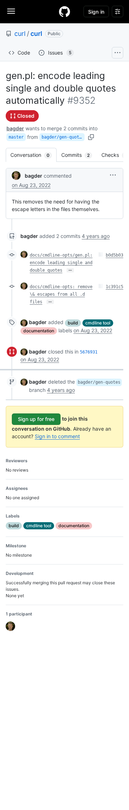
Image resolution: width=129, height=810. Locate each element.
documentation (38, 330)
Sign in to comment (57, 436)
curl (19, 33)
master (16, 137)
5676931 (88, 352)
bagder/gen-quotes (63, 137)
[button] (113, 175)
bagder (15, 128)
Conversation (33, 155)
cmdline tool (97, 323)
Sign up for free (36, 419)
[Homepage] (64, 11)
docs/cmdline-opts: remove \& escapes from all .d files (61, 294)
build (73, 323)
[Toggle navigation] (11, 11)
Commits (79, 155)
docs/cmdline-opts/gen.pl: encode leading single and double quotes (61, 263)
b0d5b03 (114, 255)
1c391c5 (114, 286)
